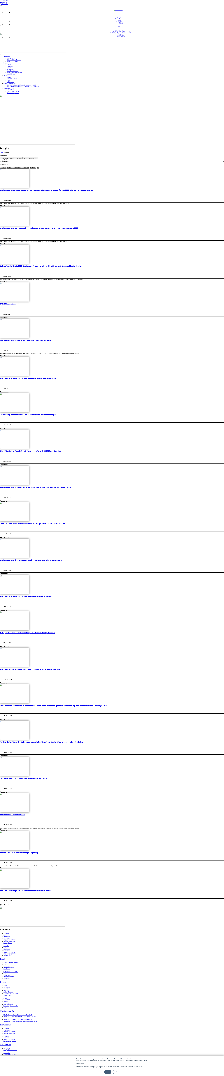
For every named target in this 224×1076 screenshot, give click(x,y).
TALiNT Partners (119, 21)
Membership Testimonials (120, 14)
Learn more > (120, 15)
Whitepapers (121, 27)
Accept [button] (108, 1072)
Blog (121, 26)
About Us (120, 22)
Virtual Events (120, 20)
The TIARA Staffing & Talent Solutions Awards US (121, 31)
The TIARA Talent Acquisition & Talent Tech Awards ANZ (121, 32)
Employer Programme (121, 36)
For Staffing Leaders (120, 17)
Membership (119, 13)
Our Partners (121, 34)
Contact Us (121, 23)
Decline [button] (116, 1072)
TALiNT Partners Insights (120, 29)
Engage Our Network (120, 35)
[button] (222, 30)
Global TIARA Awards (119, 30)
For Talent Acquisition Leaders (120, 18)
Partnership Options (118, 33)
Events (119, 16)
